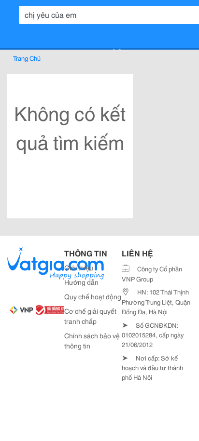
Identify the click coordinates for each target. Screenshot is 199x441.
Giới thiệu (78, 267)
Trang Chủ (27, 57)
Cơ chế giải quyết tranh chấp (90, 316)
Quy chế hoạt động (92, 296)
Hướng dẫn (81, 282)
